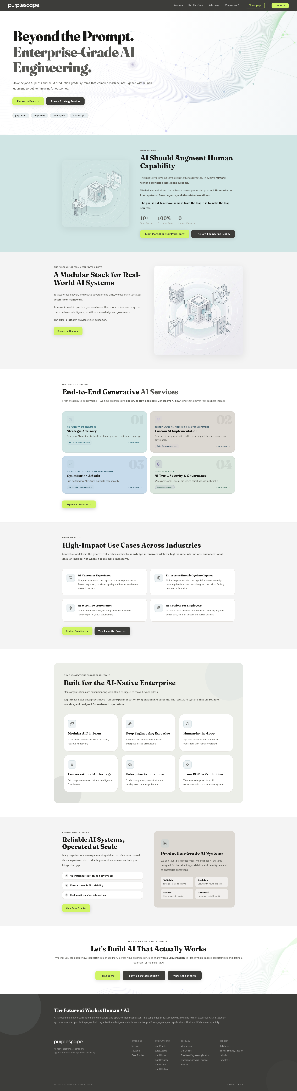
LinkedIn (224, 1055)
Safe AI (184, 1064)
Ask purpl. (257, 5)
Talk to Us (280, 5)
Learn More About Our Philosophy (164, 234)
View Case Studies (76, 908)
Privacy (230, 1084)
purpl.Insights (161, 1060)
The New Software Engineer (194, 1060)
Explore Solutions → (77, 631)
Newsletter (225, 1060)
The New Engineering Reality (213, 234)
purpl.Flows (160, 1055)
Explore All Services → (79, 504)
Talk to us (224, 1046)
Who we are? (187, 1046)
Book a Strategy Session (65, 101)
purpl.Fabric (160, 1064)
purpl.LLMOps (161, 1069)
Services (135, 1046)
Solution (135, 1050)
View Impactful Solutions (112, 631)
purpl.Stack (160, 1046)
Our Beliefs (186, 1050)
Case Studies (137, 1055)
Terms (240, 1084)
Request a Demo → (28, 101)
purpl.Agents (161, 1050)
